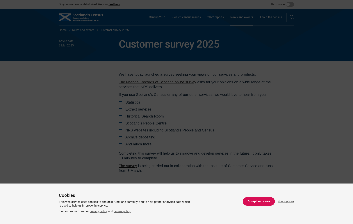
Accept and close (258, 201)
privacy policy (98, 211)
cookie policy (122, 211)
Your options (286, 201)
